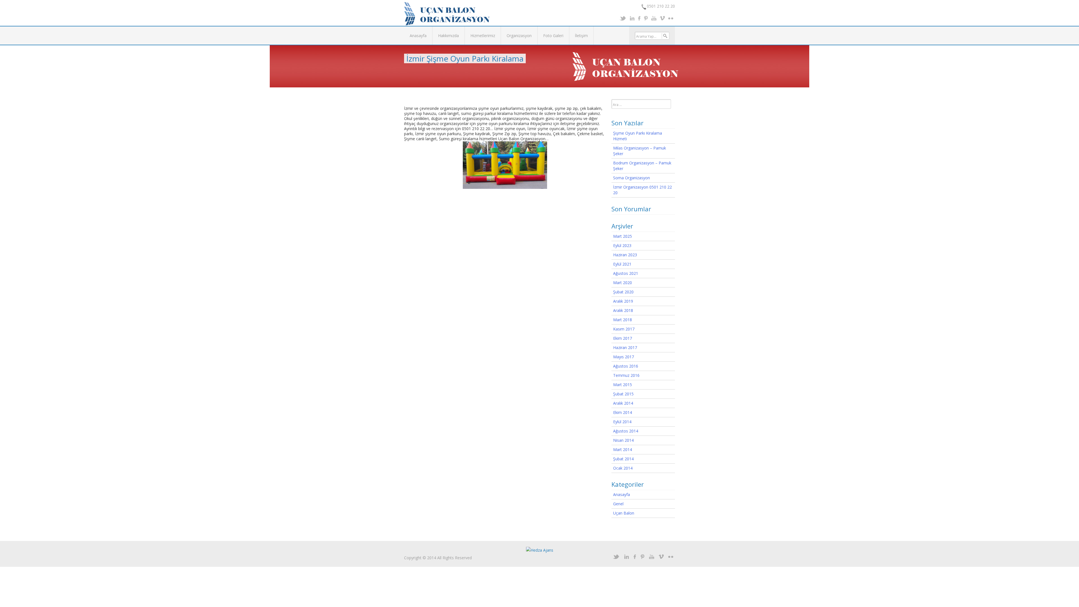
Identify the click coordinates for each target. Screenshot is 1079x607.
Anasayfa (418, 35)
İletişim (581, 35)
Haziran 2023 (625, 254)
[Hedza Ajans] (539, 549)
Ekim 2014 (622, 412)
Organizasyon (519, 35)
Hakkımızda (448, 35)
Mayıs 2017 (623, 356)
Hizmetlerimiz (482, 35)
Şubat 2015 (623, 394)
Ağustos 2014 (625, 431)
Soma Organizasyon (631, 177)
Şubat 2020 (623, 292)
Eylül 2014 (622, 421)
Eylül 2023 (622, 245)
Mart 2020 (622, 282)
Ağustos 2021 (625, 273)
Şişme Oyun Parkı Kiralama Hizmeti (637, 135)
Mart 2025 (622, 236)
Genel (618, 503)
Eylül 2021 (622, 264)
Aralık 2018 (623, 310)
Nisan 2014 (623, 440)
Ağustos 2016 (625, 366)
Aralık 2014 (623, 403)
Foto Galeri (553, 35)
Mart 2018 (622, 319)
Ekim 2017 (622, 338)
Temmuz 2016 (626, 375)
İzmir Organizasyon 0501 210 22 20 (642, 189)
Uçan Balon (623, 513)
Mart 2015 (622, 384)
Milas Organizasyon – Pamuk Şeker (639, 150)
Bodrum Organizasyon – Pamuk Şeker (642, 165)
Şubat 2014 (623, 458)
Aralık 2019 (623, 301)
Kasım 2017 (623, 329)
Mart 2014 (622, 449)
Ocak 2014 (623, 468)
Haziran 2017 (625, 347)
